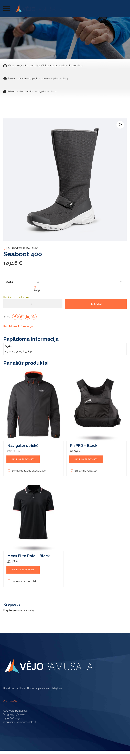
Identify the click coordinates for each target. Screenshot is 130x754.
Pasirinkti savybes (23, 459)
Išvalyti (37, 290)
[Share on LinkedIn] (27, 316)
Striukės (41, 470)
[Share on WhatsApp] (34, 316)
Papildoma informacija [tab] (18, 326)
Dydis (9, 281)
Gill (33, 470)
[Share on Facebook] (15, 316)
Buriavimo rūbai (19, 248)
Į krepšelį (96, 304)
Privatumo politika (14, 688)
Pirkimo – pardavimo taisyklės (44, 688)
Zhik (35, 248)
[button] (120, 125)
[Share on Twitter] (21, 316)
